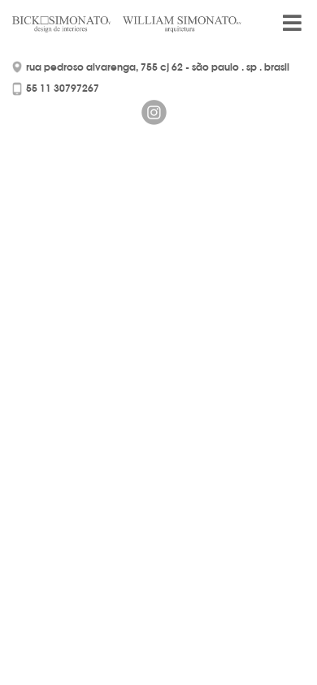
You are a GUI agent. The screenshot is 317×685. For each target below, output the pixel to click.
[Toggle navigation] (292, 29)
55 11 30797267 (62, 88)
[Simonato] (71, 24)
